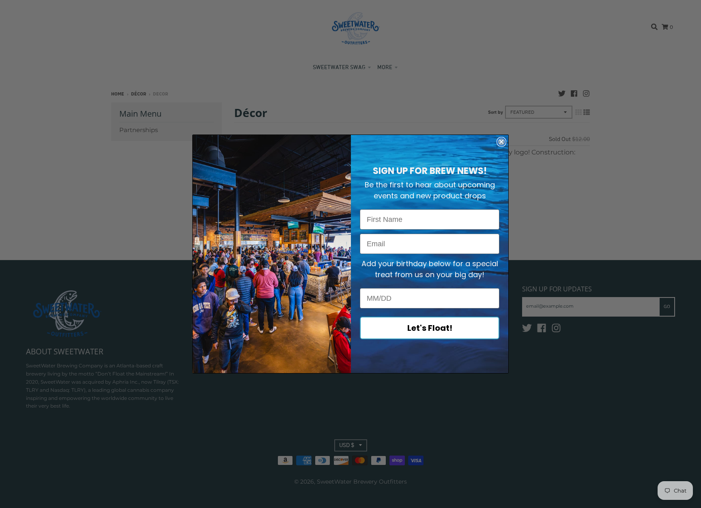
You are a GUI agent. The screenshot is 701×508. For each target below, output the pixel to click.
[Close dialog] (501, 142)
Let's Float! (429, 328)
